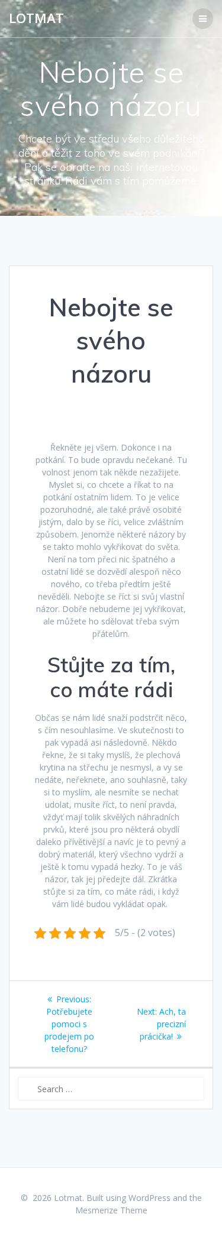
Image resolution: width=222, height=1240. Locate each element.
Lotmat (36, 18)
